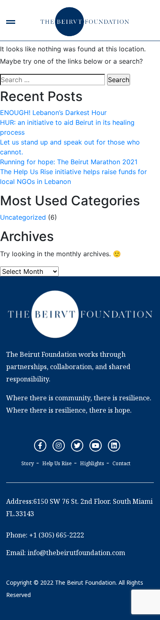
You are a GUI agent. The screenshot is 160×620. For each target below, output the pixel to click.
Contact (121, 463)
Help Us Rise (57, 463)
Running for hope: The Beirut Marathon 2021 (68, 162)
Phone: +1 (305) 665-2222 (45, 535)
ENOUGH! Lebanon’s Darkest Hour (53, 112)
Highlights (92, 463)
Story (27, 463)
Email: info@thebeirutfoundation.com (65, 552)
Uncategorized (23, 217)
